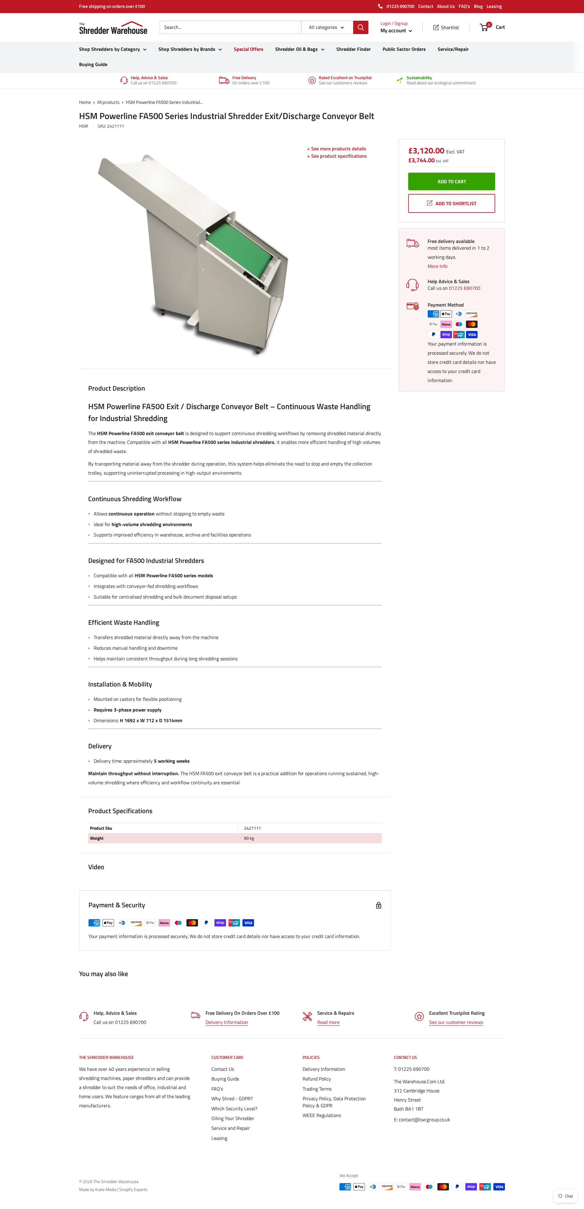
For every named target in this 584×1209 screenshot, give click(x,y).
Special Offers (248, 49)
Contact (425, 6)
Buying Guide (93, 64)
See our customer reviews (456, 1022)
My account (394, 30)
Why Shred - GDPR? (232, 1098)
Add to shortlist (456, 203)
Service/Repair (453, 49)
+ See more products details (336, 148)
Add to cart (452, 181)
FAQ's (464, 6)
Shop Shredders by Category (109, 49)
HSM (83, 126)
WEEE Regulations (322, 1115)
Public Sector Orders (404, 49)
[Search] (360, 27)
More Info (437, 266)
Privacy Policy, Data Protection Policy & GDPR (334, 1102)
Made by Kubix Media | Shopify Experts (113, 1189)
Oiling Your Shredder (232, 1118)
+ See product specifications (337, 156)
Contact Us (222, 1069)
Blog (478, 6)
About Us (446, 6)
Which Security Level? (234, 1108)
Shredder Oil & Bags (296, 49)
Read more (328, 1022)
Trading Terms (317, 1088)
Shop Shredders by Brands (186, 49)
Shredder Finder (353, 49)
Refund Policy (317, 1078)
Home (85, 102)
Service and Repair (230, 1128)
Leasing (494, 6)
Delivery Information (227, 1022)
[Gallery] (195, 253)
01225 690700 (400, 6)
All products (108, 102)
